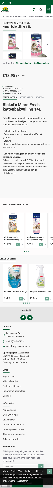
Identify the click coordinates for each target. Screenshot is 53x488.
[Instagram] (30, 317)
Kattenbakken (21, 17)
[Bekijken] (48, 9)
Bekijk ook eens (8, 259)
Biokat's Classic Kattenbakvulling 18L (13, 238)
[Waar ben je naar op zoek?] (40, 9)
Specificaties (26, 97)
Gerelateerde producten (15, 204)
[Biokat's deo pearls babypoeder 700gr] (36, 223)
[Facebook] (23, 317)
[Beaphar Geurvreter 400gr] (15, 276)
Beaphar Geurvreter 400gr (15, 291)
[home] (3, 16)
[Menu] (34, 9)
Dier (7, 17)
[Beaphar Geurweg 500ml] (41, 276)
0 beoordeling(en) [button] (23, 63)
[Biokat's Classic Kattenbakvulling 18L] (13, 223)
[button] (26, 45)
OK (49, 471)
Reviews (40, 97)
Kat (12, 17)
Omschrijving (10, 97)
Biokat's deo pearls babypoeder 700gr (35, 238)
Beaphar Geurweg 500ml (40, 291)
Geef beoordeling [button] (41, 63)
